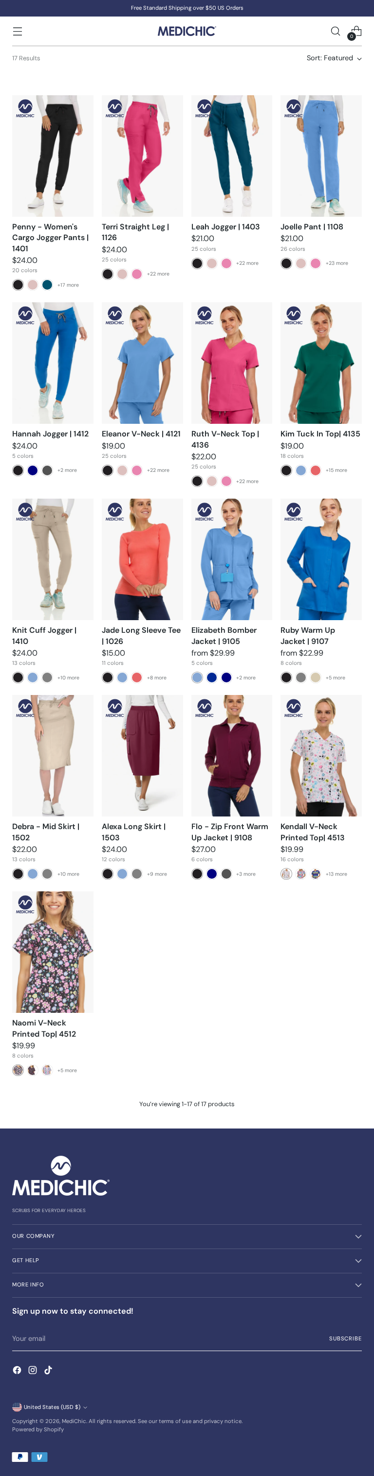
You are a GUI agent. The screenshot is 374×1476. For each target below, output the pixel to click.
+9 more (157, 874)
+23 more (337, 263)
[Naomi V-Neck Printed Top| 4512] (53, 952)
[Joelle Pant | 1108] (321, 156)
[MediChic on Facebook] (18, 1371)
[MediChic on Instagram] (33, 1371)
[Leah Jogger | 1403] (232, 156)
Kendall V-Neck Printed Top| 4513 (312, 831)
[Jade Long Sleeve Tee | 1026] (142, 559)
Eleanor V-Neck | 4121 (141, 434)
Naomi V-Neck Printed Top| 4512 (44, 1028)
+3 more (246, 874)
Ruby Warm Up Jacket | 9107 (307, 635)
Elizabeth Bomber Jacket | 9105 (224, 635)
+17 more (68, 285)
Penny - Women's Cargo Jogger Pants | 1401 (50, 238)
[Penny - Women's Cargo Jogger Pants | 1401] (53, 156)
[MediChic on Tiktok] (49, 1371)
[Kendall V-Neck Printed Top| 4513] (321, 755)
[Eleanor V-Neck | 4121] (142, 363)
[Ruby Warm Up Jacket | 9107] (321, 559)
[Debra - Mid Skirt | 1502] (53, 755)
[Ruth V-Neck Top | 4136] (232, 363)
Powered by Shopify (38, 1429)
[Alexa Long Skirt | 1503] (142, 755)
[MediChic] (187, 31)
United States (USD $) (52, 1407)
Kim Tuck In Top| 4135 (320, 434)
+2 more (67, 470)
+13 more (336, 874)
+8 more (157, 678)
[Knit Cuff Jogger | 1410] (53, 559)
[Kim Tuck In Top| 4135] (321, 363)
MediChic (74, 1421)
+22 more (158, 274)
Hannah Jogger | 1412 (50, 434)
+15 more (336, 470)
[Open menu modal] (17, 31)
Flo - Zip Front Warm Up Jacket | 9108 (229, 831)
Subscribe (345, 1338)
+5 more (335, 678)
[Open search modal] (336, 31)
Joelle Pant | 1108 (311, 227)
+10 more (68, 678)
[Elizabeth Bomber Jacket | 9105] (232, 559)
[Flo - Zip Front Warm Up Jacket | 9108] (232, 755)
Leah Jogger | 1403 (225, 227)
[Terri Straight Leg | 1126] (142, 156)
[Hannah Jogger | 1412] (53, 363)
